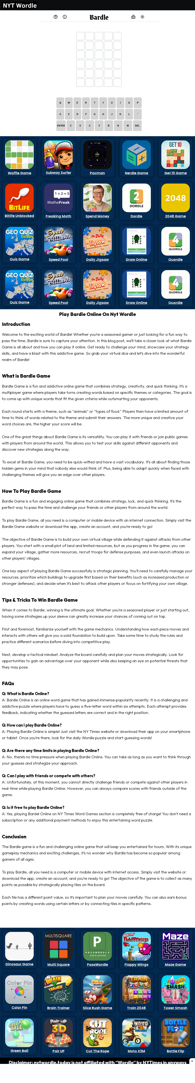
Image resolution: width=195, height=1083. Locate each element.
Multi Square (58, 964)
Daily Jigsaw (97, 259)
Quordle (175, 259)
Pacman (97, 173)
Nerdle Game (136, 173)
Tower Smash (175, 1007)
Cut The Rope (97, 1051)
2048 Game (175, 216)
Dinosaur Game (19, 964)
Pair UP (59, 1051)
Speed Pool (58, 259)
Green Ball (19, 1050)
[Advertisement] (18, 69)
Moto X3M (136, 1051)
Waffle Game (19, 173)
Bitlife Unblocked (19, 215)
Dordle (136, 216)
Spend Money (97, 216)
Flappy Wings (136, 964)
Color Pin (19, 1007)
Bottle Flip (175, 1051)
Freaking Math (58, 216)
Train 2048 (136, 1007)
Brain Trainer (58, 1007)
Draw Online (136, 259)
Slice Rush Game (97, 1007)
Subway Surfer (58, 172)
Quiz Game (19, 259)
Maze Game (175, 964)
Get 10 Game (175, 173)
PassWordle (97, 964)
